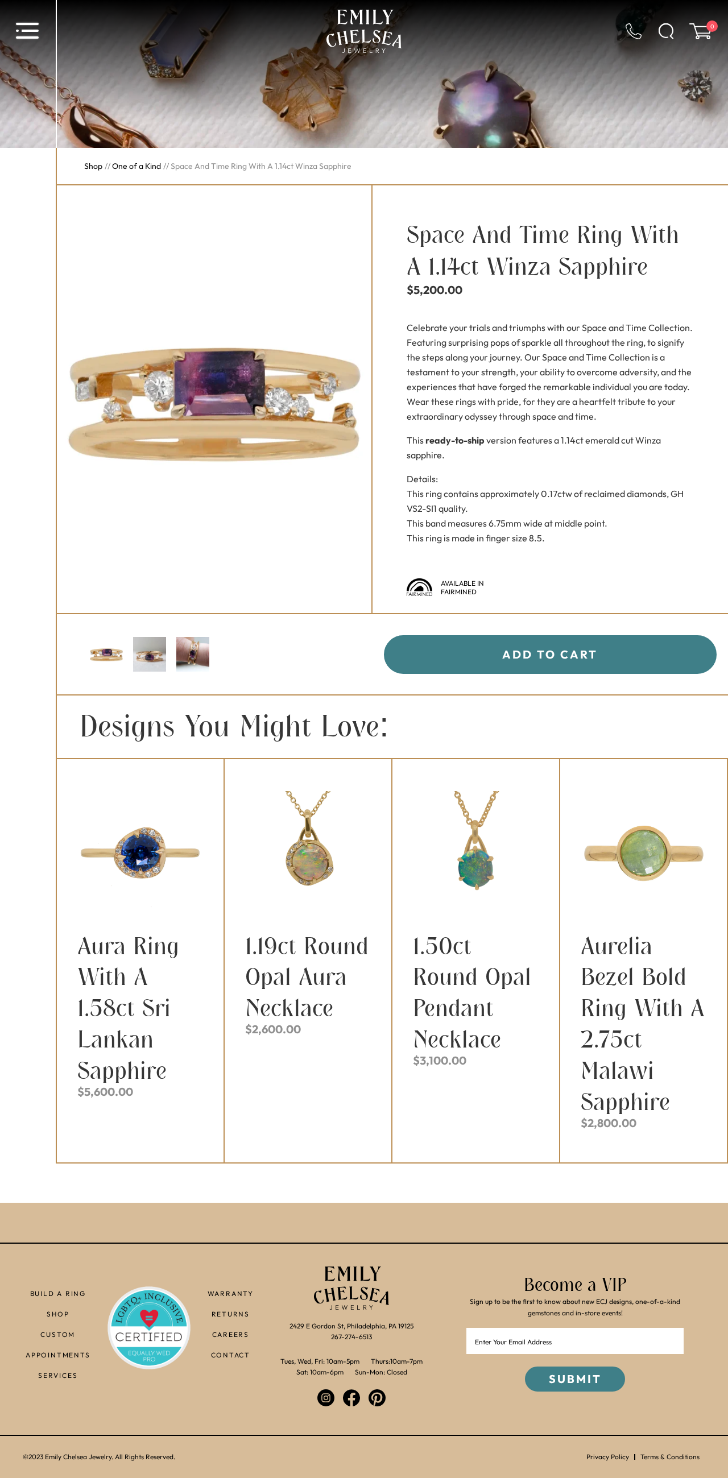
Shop (93, 166)
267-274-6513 (351, 1336)
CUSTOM (57, 1334)
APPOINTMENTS (58, 1355)
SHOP (58, 1314)
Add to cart (550, 654)
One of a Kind (136, 166)
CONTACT (231, 1355)
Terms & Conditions (670, 1457)
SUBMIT (575, 1379)
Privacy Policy (607, 1457)
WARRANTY (231, 1293)
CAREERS (231, 1334)
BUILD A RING (58, 1293)
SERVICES (57, 1375)
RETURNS (231, 1314)
